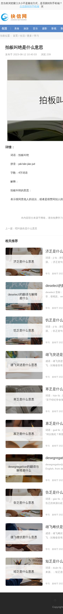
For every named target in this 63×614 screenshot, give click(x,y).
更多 (29, 35)
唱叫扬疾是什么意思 (26, 228)
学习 (36, 35)
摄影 (44, 28)
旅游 (26, 28)
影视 (53, 28)
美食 (16, 28)
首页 (15, 35)
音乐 (35, 28)
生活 (4, 28)
